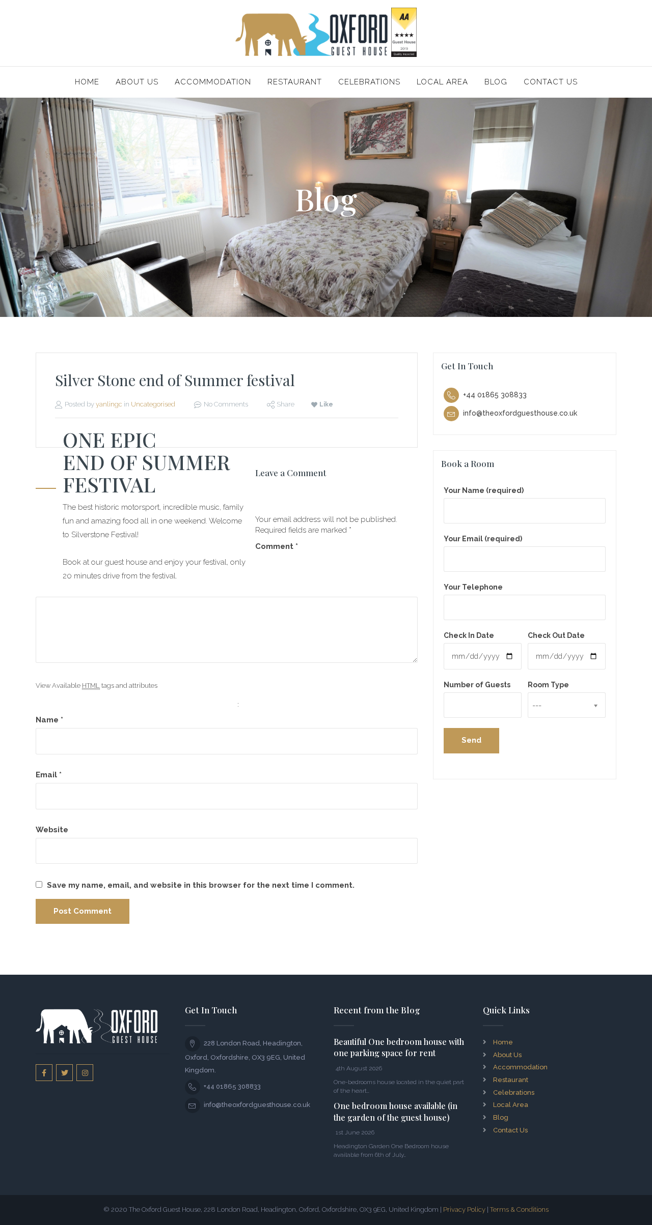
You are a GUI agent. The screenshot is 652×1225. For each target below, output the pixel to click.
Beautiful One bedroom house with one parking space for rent (399, 1047)
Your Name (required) (484, 490)
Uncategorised (153, 404)
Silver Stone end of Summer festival (175, 380)
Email (49, 774)
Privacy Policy (464, 1209)
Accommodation (213, 81)
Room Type (548, 685)
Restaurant (294, 81)
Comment (276, 546)
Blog (495, 81)
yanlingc (109, 404)
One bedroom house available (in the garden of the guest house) (395, 1111)
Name (49, 719)
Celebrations (369, 81)
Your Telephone (473, 587)
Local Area (442, 81)
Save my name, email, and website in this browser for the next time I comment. (201, 885)
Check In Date (469, 635)
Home (87, 81)
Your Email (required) (483, 539)
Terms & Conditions (519, 1209)
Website (52, 829)
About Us (137, 81)
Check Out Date (556, 635)
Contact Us (551, 81)
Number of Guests (477, 685)
